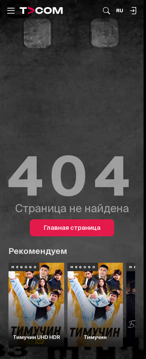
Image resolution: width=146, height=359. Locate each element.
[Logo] (41, 10)
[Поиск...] (106, 10)
